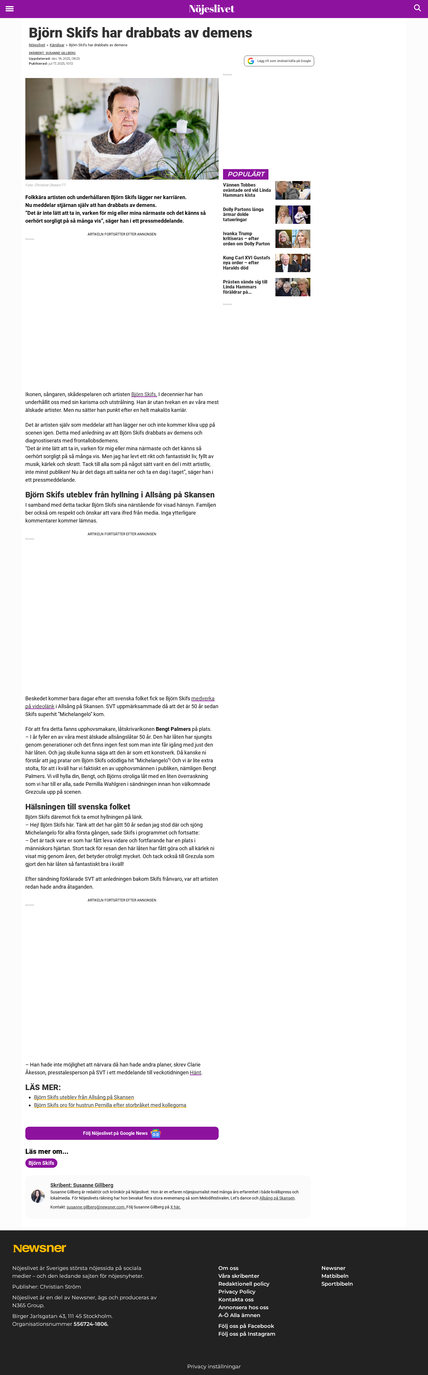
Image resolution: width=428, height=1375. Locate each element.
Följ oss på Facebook (246, 1326)
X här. (175, 1207)
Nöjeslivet (37, 45)
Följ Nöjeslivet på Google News (115, 1133)
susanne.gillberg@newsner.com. (96, 1207)
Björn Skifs (41, 1163)
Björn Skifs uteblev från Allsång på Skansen (84, 1097)
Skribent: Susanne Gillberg (52, 53)
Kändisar (57, 45)
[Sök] (418, 9)
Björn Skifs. (144, 394)
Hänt (195, 1072)
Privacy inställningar (214, 1366)
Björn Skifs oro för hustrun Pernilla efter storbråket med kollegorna (110, 1105)
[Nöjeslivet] (212, 9)
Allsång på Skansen (277, 1198)
